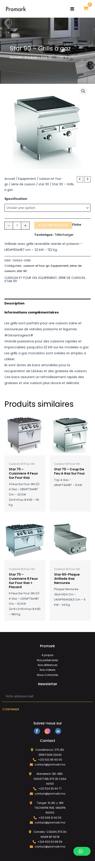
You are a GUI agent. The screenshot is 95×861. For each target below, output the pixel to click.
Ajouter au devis (53, 225)
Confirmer (10, 709)
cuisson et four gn (36, 266)
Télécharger (64, 235)
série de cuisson (23, 184)
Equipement (27, 179)
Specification (15, 199)
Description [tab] (14, 303)
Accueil (9, 179)
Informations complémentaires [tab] (31, 312)
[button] (83, 91)
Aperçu (25, 452)
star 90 (43, 184)
